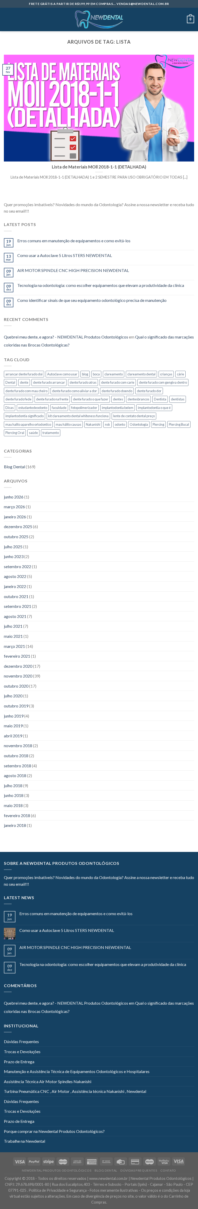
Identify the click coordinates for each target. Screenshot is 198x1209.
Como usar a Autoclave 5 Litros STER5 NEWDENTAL (64, 255)
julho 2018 (13, 785)
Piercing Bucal (179, 424)
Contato (168, 1170)
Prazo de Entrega (19, 1061)
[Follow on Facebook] (33, 211)
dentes (118, 399)
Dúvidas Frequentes (21, 1041)
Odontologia (139, 424)
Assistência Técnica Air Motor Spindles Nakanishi (47, 1081)
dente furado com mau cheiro (26, 391)
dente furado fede (18, 399)
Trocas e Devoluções (22, 1051)
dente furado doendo (117, 391)
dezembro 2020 (18, 666)
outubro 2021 (16, 596)
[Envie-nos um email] (52, 211)
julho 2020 (13, 695)
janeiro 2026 (15, 516)
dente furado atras (83, 382)
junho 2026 (13, 496)
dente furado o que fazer (90, 399)
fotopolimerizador (84, 408)
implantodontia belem (117, 408)
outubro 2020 (16, 685)
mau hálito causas (68, 424)
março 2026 (14, 506)
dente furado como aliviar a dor (74, 391)
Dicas (9, 408)
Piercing (158, 424)
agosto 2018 (15, 775)
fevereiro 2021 (17, 656)
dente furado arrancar (49, 382)
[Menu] (7, 19)
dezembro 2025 (18, 526)
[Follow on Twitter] (46, 211)
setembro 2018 (17, 765)
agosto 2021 (15, 616)
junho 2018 (13, 795)
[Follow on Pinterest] (58, 211)
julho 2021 (13, 626)
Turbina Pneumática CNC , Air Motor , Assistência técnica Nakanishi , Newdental (75, 1091)
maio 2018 (13, 805)
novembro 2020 (18, 675)
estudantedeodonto (32, 408)
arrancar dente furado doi (24, 374)
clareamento (113, 374)
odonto (120, 424)
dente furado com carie (117, 382)
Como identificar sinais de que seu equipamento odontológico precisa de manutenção (92, 300)
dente (24, 382)
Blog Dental (14, 466)
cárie (180, 374)
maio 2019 (13, 725)
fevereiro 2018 (17, 815)
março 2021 (14, 646)
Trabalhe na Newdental (24, 1141)
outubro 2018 (16, 755)
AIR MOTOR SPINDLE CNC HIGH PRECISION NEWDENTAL (73, 270)
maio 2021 (13, 636)
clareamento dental (141, 374)
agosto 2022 (15, 576)
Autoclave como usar (62, 374)
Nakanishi (93, 424)
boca (96, 374)
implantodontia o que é (154, 408)
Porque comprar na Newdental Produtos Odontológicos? (54, 1131)
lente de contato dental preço (134, 416)
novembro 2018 (18, 745)
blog (85, 374)
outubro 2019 (16, 705)
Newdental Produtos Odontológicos (57, 1170)
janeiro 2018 (15, 825)
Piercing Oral (14, 433)
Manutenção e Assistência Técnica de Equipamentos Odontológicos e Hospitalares (77, 1071)
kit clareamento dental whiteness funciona (78, 416)
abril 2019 (13, 735)
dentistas (177, 399)
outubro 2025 (16, 536)
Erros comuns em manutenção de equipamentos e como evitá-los (73, 240)
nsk (107, 424)
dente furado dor (149, 391)
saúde (33, 433)
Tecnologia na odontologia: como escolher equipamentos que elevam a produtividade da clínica (100, 285)
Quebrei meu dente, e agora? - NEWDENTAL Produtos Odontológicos (66, 336)
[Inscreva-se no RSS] (64, 211)
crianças (166, 374)
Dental (10, 382)
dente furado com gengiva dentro (163, 382)
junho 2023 (13, 556)
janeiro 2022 (15, 586)
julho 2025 (13, 546)
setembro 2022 (17, 566)
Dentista (160, 399)
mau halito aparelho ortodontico (28, 424)
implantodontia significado (24, 416)
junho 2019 (13, 715)
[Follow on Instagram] (39, 211)
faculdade (59, 408)
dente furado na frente (52, 399)
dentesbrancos (138, 399)
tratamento (51, 433)
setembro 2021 (17, 606)
